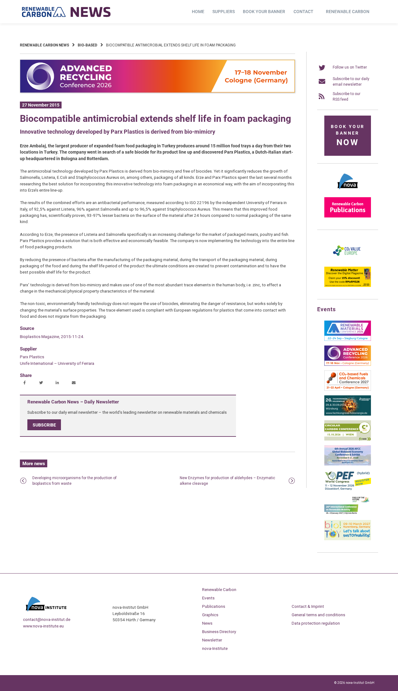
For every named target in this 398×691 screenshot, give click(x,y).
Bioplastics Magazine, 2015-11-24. (52, 336)
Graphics (210, 614)
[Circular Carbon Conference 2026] (347, 439)
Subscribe (44, 424)
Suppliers (223, 11)
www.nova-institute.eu (43, 625)
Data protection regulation (316, 623)
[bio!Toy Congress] (347, 539)
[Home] (66, 11)
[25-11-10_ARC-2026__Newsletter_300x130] (347, 364)
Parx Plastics (32, 356)
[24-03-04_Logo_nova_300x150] (347, 191)
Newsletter (212, 639)
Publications (213, 606)
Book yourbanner (347, 135)
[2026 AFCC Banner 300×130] (347, 464)
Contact (303, 11)
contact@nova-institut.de (46, 619)
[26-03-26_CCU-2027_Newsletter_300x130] (347, 389)
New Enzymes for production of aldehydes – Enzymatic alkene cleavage (227, 481)
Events (208, 597)
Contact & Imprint (308, 606)
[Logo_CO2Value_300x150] (347, 261)
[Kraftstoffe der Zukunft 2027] (347, 514)
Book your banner (264, 11)
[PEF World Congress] (347, 489)
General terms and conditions (318, 614)
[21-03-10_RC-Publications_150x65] (347, 216)
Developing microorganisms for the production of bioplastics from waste (74, 481)
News (207, 623)
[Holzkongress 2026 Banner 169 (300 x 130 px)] (347, 414)
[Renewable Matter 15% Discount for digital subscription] (347, 286)
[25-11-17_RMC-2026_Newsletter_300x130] (347, 339)
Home (198, 11)
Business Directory (219, 631)
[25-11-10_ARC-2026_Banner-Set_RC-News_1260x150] (157, 91)
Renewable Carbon (347, 11)
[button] (25, 383)
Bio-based (87, 45)
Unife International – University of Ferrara (57, 363)
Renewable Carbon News (44, 45)
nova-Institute (215, 648)
